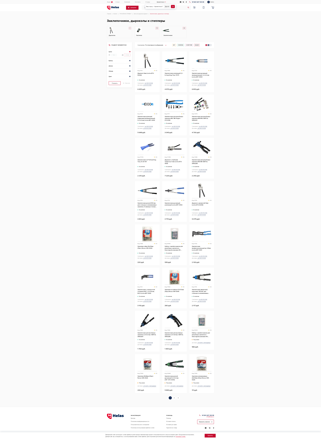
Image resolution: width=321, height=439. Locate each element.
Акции (108, 2)
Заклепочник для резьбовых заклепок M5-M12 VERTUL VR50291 (201, 118)
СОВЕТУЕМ (189, 45)
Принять (210, 435)
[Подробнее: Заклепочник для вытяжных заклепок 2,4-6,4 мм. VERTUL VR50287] (157, 319)
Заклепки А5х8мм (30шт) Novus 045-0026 (145, 377)
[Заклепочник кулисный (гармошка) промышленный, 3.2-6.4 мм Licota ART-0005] (147, 104)
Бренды (133, 418)
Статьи (117, 2)
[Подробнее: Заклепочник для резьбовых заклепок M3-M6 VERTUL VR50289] (212, 146)
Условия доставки (171, 424)
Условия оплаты (171, 421)
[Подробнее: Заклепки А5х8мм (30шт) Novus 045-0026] (157, 362)
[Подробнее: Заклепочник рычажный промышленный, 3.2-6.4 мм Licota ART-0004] (212, 59)
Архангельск (160, 2)
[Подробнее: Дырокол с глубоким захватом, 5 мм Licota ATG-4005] (185, 146)
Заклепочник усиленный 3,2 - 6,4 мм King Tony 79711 (174, 74)
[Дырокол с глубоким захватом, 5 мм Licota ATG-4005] (174, 147)
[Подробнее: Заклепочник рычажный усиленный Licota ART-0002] (185, 189)
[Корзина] (212, 7)
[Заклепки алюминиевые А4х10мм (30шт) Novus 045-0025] (201, 363)
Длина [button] (111, 66)
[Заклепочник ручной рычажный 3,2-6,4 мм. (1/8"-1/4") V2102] (174, 363)
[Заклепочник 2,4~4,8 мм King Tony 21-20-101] (147, 147)
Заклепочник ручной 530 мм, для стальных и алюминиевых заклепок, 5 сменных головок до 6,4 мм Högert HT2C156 (147, 205)
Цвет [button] (110, 76)
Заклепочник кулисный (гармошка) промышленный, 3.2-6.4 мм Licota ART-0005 (146, 118)
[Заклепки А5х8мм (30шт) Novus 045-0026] (147, 363)
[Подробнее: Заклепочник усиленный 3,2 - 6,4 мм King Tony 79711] (185, 59)
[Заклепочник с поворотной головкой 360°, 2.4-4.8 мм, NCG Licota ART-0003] (147, 277)
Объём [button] (111, 71)
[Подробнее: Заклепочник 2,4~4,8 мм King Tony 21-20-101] (157, 146)
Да (173, 6)
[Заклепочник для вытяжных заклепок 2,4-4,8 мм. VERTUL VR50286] (174, 320)
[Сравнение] (194, 7)
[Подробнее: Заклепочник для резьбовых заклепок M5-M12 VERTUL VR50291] (212, 103)
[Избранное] (203, 7)
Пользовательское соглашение (140, 424)
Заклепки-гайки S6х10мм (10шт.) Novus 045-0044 (145, 247)
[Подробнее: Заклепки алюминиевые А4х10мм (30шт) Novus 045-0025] (212, 362)
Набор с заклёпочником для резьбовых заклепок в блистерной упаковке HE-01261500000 (201, 334)
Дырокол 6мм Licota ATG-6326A (146, 74)
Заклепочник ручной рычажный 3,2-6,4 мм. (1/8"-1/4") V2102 (172, 378)
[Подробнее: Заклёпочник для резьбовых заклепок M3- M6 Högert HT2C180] (185, 103)
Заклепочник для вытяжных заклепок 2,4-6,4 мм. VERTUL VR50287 (147, 334)
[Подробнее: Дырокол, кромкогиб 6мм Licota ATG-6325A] (212, 189)
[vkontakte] (183, 2)
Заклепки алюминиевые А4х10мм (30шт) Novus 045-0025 (200, 378)
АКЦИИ (197, 45)
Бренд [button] (111, 61)
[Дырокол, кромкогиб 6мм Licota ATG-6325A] (201, 190)
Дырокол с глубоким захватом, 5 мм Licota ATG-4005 (173, 161)
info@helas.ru (210, 417)
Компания (127, 2)
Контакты (137, 2)
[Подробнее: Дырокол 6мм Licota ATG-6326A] (157, 59)
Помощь (168, 418)
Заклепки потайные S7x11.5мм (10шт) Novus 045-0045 (174, 290)
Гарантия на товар (171, 428)
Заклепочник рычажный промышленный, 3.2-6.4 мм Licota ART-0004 (200, 75)
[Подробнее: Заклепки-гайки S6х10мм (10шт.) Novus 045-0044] (157, 232)
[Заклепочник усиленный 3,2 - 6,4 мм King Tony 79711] (174, 60)
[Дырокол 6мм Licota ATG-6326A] (147, 60)
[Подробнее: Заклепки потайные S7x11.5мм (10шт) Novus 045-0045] (185, 276)
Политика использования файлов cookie (142, 428)
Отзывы (147, 2)
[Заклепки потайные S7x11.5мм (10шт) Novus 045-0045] (174, 277)
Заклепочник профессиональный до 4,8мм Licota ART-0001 (201, 248)
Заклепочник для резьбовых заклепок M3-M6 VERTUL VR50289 (201, 161)
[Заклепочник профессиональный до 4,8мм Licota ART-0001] (201, 234)
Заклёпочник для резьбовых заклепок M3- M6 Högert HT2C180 (174, 118)
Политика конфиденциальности (140, 421)
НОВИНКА (180, 45)
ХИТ (174, 45)
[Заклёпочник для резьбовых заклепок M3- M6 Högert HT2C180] (174, 104)
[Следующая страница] (180, 397)
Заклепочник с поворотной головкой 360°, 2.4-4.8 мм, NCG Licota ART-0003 (146, 291)
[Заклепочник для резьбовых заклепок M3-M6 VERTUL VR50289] (201, 147)
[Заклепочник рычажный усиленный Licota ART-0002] (174, 190)
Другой (167, 6)
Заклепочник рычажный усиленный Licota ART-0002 (173, 204)
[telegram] (186, 2)
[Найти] (188, 8)
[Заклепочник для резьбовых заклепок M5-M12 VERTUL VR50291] (201, 104)
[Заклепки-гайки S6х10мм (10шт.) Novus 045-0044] (147, 234)
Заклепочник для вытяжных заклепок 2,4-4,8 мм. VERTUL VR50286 (174, 334)
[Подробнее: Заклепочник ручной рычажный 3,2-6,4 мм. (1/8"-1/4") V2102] (185, 362)
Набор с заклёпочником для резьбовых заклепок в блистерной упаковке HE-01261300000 (174, 248)
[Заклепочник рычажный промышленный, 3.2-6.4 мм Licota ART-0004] (201, 60)
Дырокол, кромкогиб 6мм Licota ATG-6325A (200, 204)
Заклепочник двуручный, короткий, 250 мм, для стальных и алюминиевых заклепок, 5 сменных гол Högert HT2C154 (200, 291)
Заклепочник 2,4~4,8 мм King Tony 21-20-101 (147, 161)
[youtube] (180, 2)
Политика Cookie (181, 436)
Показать (115, 83)
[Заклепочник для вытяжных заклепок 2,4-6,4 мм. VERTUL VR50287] (147, 320)
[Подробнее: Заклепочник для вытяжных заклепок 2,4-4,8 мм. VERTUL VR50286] (185, 319)
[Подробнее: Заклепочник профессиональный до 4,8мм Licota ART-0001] (212, 232)
